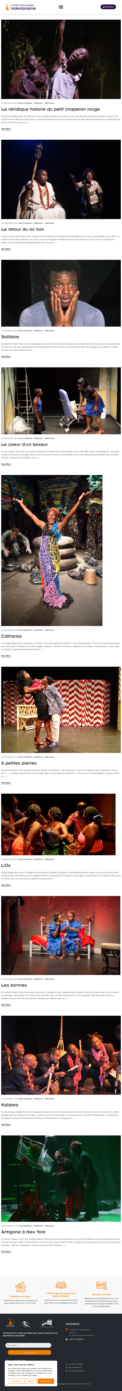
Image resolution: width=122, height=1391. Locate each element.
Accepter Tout (46, 1381)
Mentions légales (85, 1384)
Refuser (31, 1381)
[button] (61, 6)
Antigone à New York (23, 1231)
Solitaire (10, 336)
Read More (6, 129)
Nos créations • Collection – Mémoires (36, 103)
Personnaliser (16, 1381)
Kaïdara (9, 1104)
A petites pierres (19, 763)
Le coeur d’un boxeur (24, 444)
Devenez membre (101, 1294)
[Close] (54, 1362)
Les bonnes (14, 985)
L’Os (5, 865)
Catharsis (11, 636)
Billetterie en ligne (20, 1296)
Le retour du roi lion (22, 229)
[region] (31, 1373)
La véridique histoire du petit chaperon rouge (50, 109)
